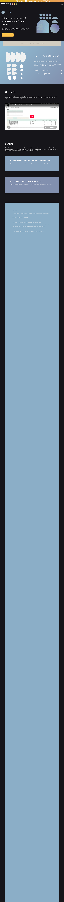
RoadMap (42, 43)
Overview (23, 43)
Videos (37, 43)
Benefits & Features (30, 43)
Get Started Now (8, 35)
